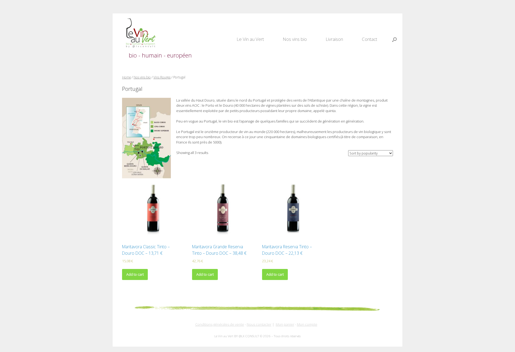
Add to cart (135, 274)
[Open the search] (394, 39)
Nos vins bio (295, 39)
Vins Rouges (162, 77)
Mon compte (307, 324)
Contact (369, 39)
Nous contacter (259, 324)
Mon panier (285, 324)
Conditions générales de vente (219, 324)
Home (126, 77)
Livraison (334, 39)
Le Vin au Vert (250, 39)
